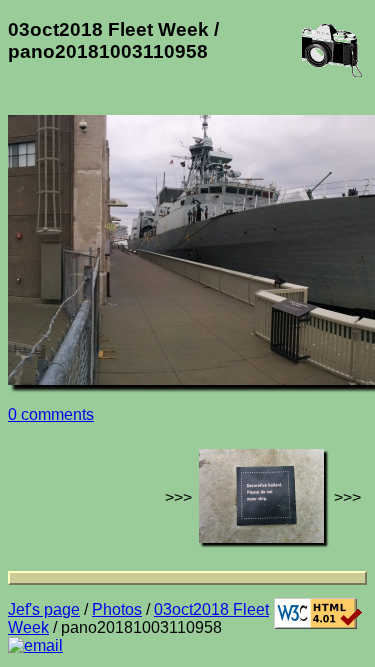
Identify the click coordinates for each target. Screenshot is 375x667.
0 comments (51, 414)
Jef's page (44, 609)
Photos (117, 609)
